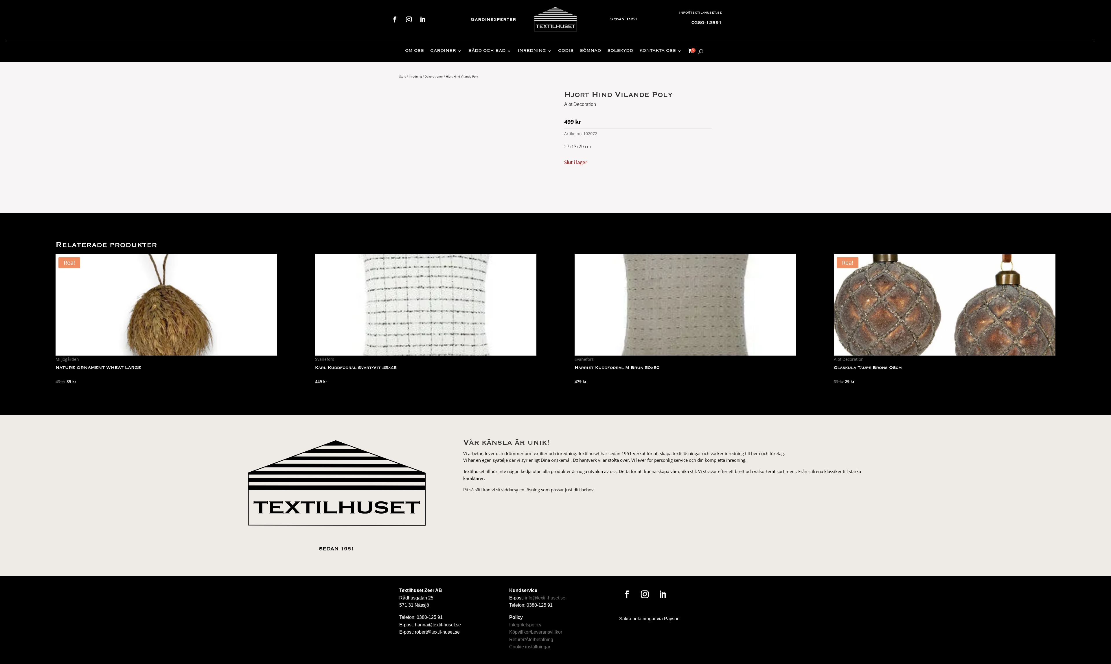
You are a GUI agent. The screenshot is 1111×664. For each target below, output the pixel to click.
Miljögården (67, 359)
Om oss (414, 51)
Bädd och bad (486, 51)
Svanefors (324, 359)
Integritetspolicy (525, 624)
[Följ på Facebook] (395, 19)
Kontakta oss (657, 51)
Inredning (532, 51)
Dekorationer (434, 76)
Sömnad (590, 51)
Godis (565, 51)
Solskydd (620, 51)
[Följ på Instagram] (409, 19)
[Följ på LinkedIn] (422, 19)
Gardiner (443, 51)
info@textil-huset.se (700, 13)
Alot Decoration (580, 104)
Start (402, 76)
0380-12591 (706, 23)
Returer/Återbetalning (531, 639)
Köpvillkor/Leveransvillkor (535, 632)
